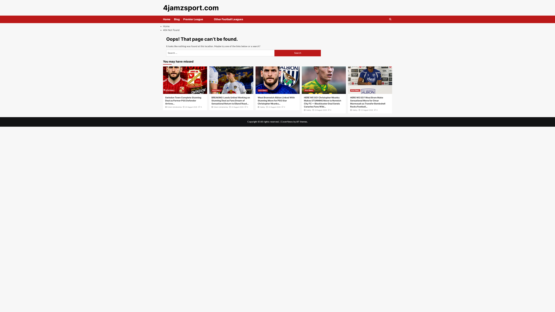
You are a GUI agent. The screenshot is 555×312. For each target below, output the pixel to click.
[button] (390, 19)
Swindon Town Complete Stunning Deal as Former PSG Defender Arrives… (183, 100)
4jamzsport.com (191, 7)
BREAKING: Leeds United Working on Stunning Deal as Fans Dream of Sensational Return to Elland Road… (230, 100)
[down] (206, 20)
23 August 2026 (367, 110)
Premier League (193, 19)
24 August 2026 (191, 107)
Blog (177, 19)
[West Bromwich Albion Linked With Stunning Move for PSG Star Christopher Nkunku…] (278, 80)
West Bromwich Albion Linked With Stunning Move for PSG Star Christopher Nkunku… (276, 100)
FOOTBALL (170, 90)
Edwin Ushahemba (175, 107)
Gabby (262, 107)
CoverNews (287, 122)
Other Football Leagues (228, 19)
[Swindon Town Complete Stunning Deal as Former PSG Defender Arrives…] (185, 80)
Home (166, 19)
